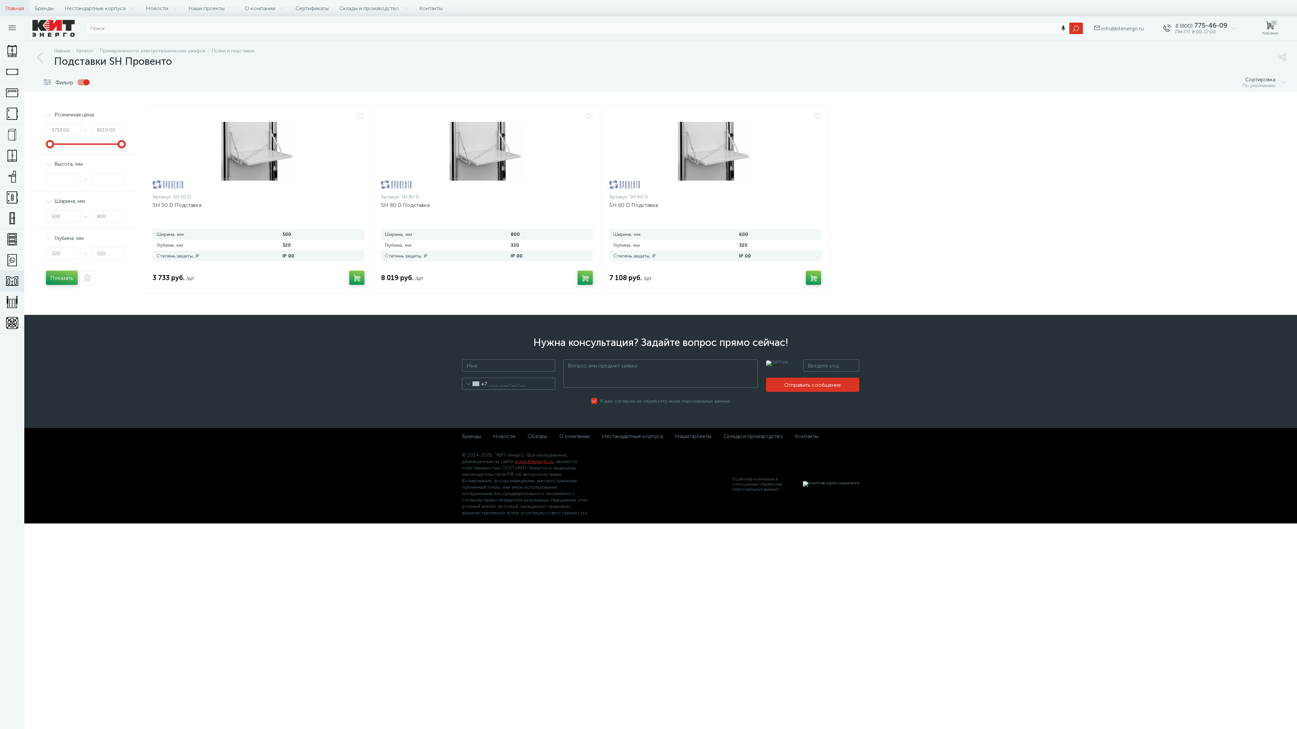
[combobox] (474, 383)
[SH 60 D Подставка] (715, 151)
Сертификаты (312, 8)
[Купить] (356, 278)
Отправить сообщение (812, 385)
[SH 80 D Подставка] (487, 151)
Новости (157, 8)
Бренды (44, 8)
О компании (260, 8)
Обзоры (537, 436)
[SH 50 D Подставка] (258, 151)
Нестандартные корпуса (95, 8)
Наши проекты (206, 8)
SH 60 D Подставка (633, 205)
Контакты (430, 8)
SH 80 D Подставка (405, 205)
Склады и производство (369, 8)
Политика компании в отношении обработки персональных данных (757, 484)
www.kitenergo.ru (534, 461)
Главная (14, 8)
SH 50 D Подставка (177, 205)
